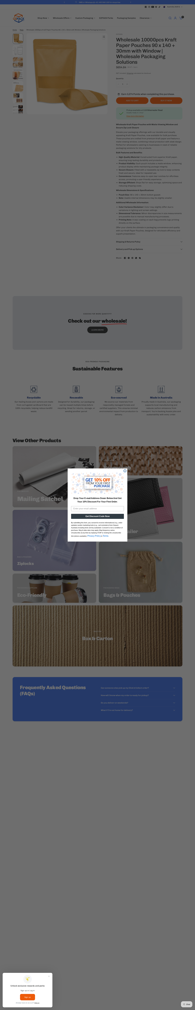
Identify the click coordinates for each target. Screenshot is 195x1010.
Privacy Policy (94, 536)
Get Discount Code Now (97, 516)
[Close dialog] (125, 471)
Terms (105, 536)
